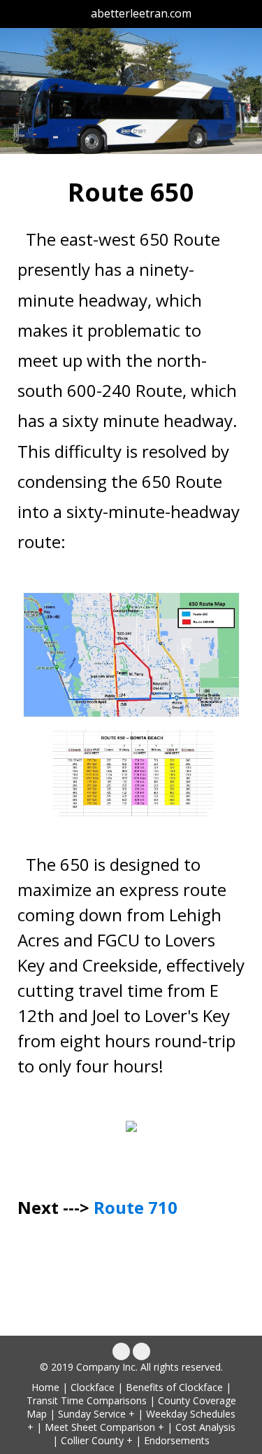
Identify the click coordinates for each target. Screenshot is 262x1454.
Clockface (93, 1387)
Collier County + (97, 1440)
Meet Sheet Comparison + (104, 1427)
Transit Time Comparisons (87, 1400)
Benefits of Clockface (174, 1387)
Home (45, 1387)
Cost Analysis (205, 1427)
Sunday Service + (96, 1413)
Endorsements (177, 1440)
